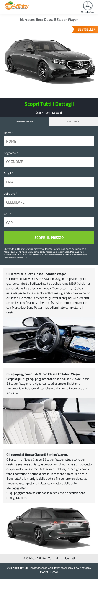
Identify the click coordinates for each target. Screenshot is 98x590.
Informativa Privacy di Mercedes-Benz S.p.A (53, 254)
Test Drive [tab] (73, 121)
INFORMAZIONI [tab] (24, 121)
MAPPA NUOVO (49, 572)
